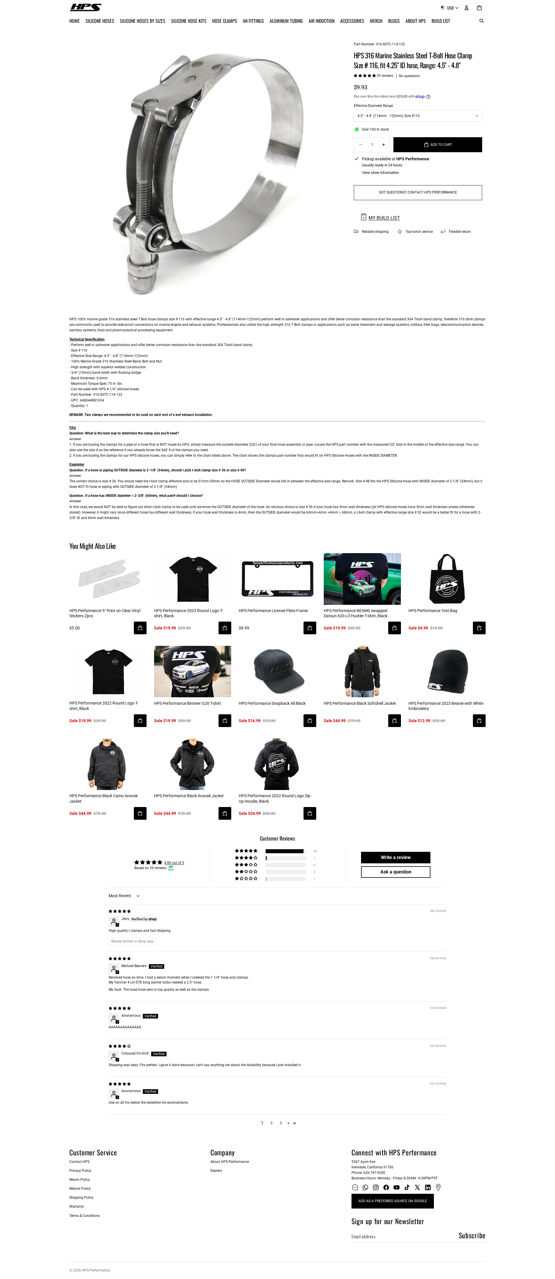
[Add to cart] (140, 628)
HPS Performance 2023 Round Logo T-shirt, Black (188, 613)
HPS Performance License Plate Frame (273, 610)
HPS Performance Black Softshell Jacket (360, 703)
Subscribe (472, 1235)
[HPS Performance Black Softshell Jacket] (362, 671)
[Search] (481, 20)
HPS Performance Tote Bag (432, 610)
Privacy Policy (80, 1171)
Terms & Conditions (84, 1216)
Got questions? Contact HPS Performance (418, 192)
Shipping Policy (81, 1198)
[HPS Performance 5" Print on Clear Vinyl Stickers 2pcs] (108, 579)
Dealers (216, 1171)
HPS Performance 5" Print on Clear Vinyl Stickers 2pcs (104, 613)
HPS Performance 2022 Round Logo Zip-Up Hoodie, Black (275, 798)
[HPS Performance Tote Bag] (447, 579)
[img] (120, 911)
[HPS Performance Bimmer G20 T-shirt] (192, 671)
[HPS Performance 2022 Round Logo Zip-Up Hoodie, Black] (277, 764)
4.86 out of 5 (174, 863)
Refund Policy (80, 1189)
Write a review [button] (396, 857)
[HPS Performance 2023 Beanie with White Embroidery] (447, 671)
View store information (380, 172)
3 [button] (281, 1123)
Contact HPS (79, 1162)
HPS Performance (96, 1270)
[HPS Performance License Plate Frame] (277, 579)
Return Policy (79, 1180)
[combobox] (418, 116)
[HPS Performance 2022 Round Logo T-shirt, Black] (108, 671)
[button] (365, 76)
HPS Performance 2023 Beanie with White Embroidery (445, 706)
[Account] (466, 7)
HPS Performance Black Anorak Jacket (189, 795)
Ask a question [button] (395, 872)
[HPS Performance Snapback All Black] (277, 671)
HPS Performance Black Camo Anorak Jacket (103, 798)
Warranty (76, 1206)
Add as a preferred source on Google (392, 1201)
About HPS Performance (229, 1162)
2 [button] (272, 1123)
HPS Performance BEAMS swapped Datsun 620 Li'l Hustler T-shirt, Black (355, 613)
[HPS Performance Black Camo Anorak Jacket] (108, 764)
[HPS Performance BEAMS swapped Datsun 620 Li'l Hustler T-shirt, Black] (362, 579)
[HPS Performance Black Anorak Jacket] (192, 764)
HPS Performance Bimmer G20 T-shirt (187, 703)
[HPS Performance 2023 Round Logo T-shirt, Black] (192, 579)
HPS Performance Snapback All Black (272, 703)
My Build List (384, 218)
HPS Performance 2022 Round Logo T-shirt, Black (103, 706)
